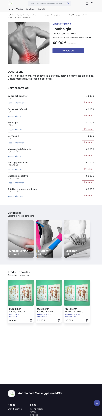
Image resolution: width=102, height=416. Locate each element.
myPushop (11, 15)
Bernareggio (45, 15)
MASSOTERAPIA (15, 18)
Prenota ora (68, 50)
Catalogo (30, 9)
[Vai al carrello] (87, 3)
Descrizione (15, 71)
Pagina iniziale (36, 409)
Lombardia (21, 15)
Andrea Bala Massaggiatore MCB (75, 15)
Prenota (88, 102)
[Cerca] (67, 3)
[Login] (92, 3)
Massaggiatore (56, 15)
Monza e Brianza (32, 15)
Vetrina (33, 412)
